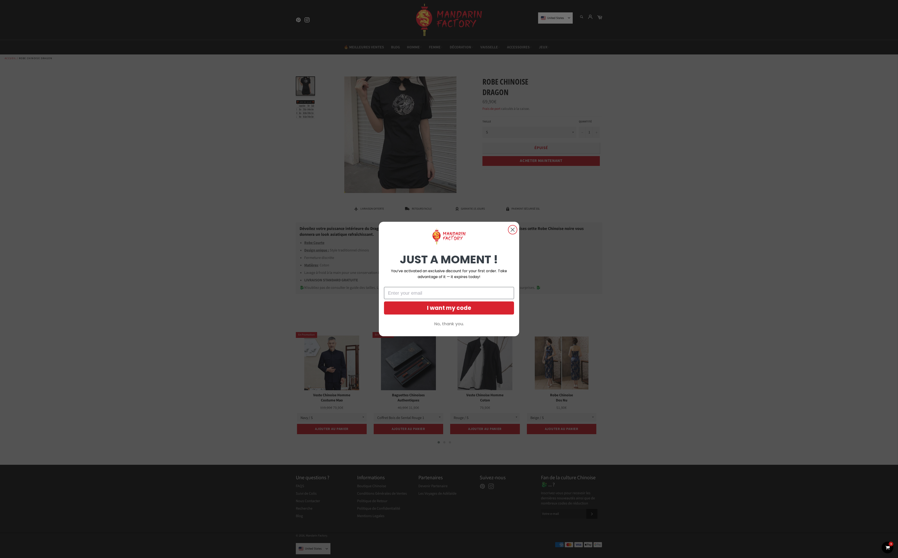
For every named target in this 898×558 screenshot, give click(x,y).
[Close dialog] (512, 229)
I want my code (449, 308)
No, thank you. (449, 324)
